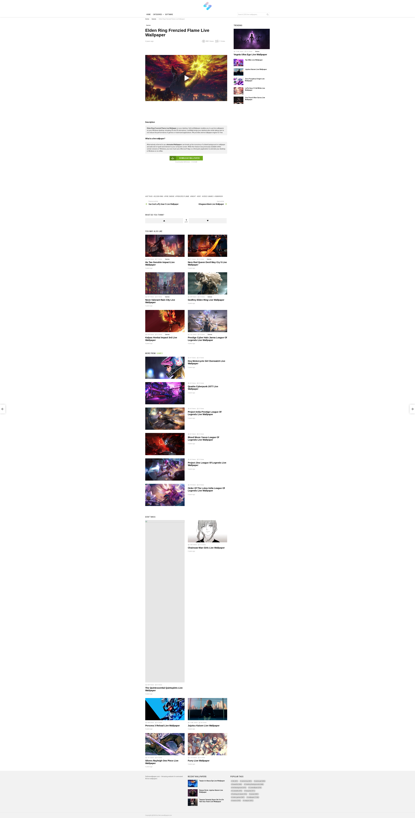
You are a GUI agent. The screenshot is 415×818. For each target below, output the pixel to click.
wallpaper (253, 797)
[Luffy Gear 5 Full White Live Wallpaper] (238, 90)
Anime (257, 51)
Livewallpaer (255, 787)
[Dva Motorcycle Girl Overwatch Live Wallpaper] (165, 368)
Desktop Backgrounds (254, 784)
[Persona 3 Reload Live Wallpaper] (165, 709)
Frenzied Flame (182, 196)
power (254, 794)
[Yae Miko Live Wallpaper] (238, 62)
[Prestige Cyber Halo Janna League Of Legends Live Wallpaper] (207, 321)
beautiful (237, 784)
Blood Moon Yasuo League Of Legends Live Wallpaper (203, 438)
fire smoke (169, 196)
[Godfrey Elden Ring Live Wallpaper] (207, 283)
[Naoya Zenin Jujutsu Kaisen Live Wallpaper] (193, 792)
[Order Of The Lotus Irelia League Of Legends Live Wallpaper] (165, 495)
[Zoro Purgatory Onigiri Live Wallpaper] (238, 81)
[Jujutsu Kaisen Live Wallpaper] (207, 709)
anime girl (260, 781)
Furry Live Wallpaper (198, 760)
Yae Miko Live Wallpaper (254, 60)
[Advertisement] (186, 49)
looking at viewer (240, 794)
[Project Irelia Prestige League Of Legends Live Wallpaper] (165, 419)
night (193, 196)
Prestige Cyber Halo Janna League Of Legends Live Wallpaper (207, 338)
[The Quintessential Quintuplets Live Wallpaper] (165, 601)
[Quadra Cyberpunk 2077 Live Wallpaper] (165, 393)
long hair (250, 791)
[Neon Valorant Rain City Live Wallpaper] (165, 283)
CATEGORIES (157, 14)
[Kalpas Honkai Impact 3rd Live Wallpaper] (165, 321)
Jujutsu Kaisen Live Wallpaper (203, 725)
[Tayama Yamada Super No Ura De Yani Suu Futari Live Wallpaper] (193, 802)
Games (167, 259)
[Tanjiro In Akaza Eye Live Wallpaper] (193, 783)
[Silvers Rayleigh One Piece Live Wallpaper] (165, 744)
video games (208, 196)
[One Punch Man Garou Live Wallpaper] (238, 100)
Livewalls (237, 791)
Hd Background (239, 787)
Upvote (164, 220)
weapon (248, 800)
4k (235, 781)
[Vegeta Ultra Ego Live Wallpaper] (252, 39)
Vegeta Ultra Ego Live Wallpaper (250, 54)
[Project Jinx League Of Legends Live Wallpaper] (165, 469)
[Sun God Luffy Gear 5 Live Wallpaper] (2, 409)
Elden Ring (159, 196)
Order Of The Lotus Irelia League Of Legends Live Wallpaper (206, 489)
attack (149, 196)
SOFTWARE (169, 14)
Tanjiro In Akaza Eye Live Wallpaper (212, 781)
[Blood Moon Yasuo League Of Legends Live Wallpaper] (165, 444)
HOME (148, 14)
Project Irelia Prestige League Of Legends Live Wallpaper (204, 413)
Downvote (208, 220)
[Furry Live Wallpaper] (207, 744)
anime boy (247, 781)
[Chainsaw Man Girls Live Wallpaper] (207, 531)
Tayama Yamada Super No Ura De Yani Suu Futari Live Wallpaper (211, 801)
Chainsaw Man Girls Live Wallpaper (206, 547)
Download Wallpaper (189, 158)
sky (199, 196)
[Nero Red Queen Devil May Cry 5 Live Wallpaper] (207, 246)
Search (267, 15)
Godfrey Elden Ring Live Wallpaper (206, 300)
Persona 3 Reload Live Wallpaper (162, 725)
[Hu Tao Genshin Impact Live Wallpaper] (165, 246)
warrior (219, 196)
